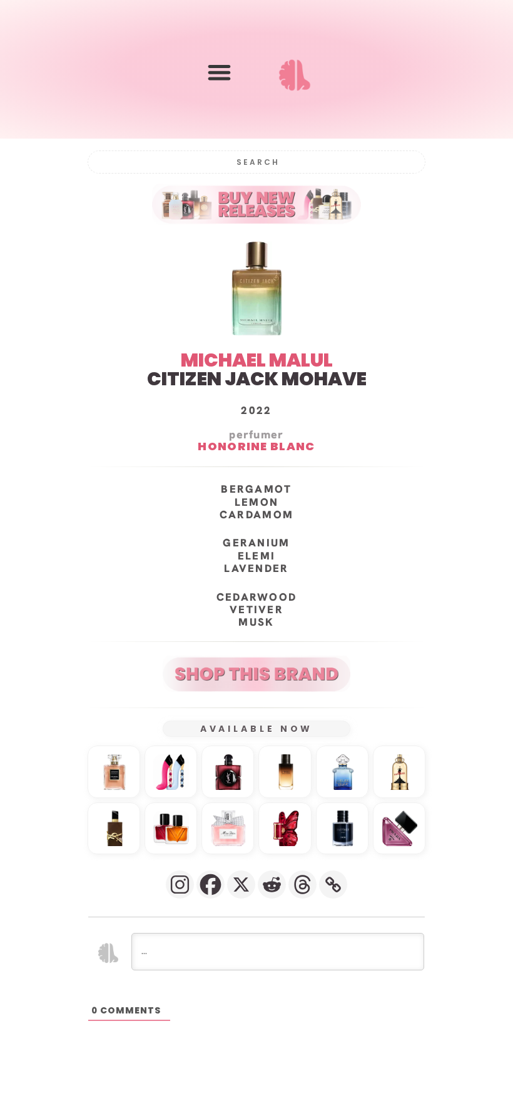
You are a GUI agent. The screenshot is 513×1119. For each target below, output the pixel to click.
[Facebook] (210, 884)
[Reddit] (272, 884)
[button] (219, 72)
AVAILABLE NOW (256, 728)
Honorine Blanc (256, 446)
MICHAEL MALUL (257, 360)
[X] (241, 884)
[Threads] (302, 884)
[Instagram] (180, 884)
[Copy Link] (333, 884)
